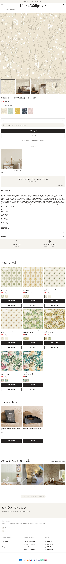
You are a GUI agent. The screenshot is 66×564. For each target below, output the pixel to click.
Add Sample (11, 305)
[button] (64, 1)
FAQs (3, 544)
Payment (3, 236)
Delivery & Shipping (7, 232)
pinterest (50, 549)
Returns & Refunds (29, 544)
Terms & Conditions (29, 549)
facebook (50, 541)
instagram (50, 544)
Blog (3, 547)
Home (23, 496)
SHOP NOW (33, 182)
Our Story (5, 541)
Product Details (6, 190)
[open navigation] (2, 5)
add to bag (11, 440)
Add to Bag (11, 300)
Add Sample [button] (33, 136)
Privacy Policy (28, 547)
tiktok (49, 547)
